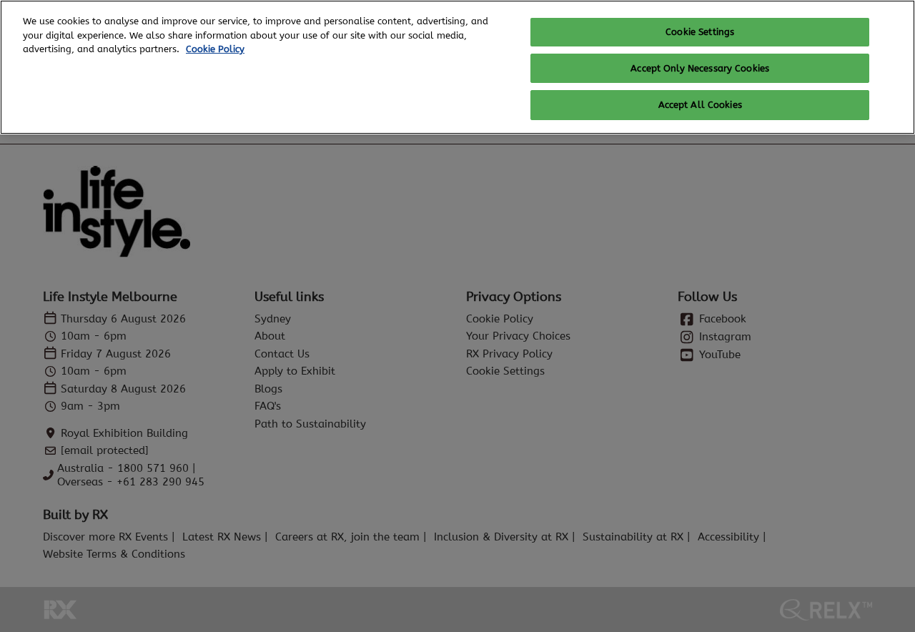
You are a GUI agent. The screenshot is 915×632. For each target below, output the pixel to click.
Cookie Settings (700, 31)
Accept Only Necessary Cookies (699, 68)
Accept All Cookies (700, 104)
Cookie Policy (215, 49)
